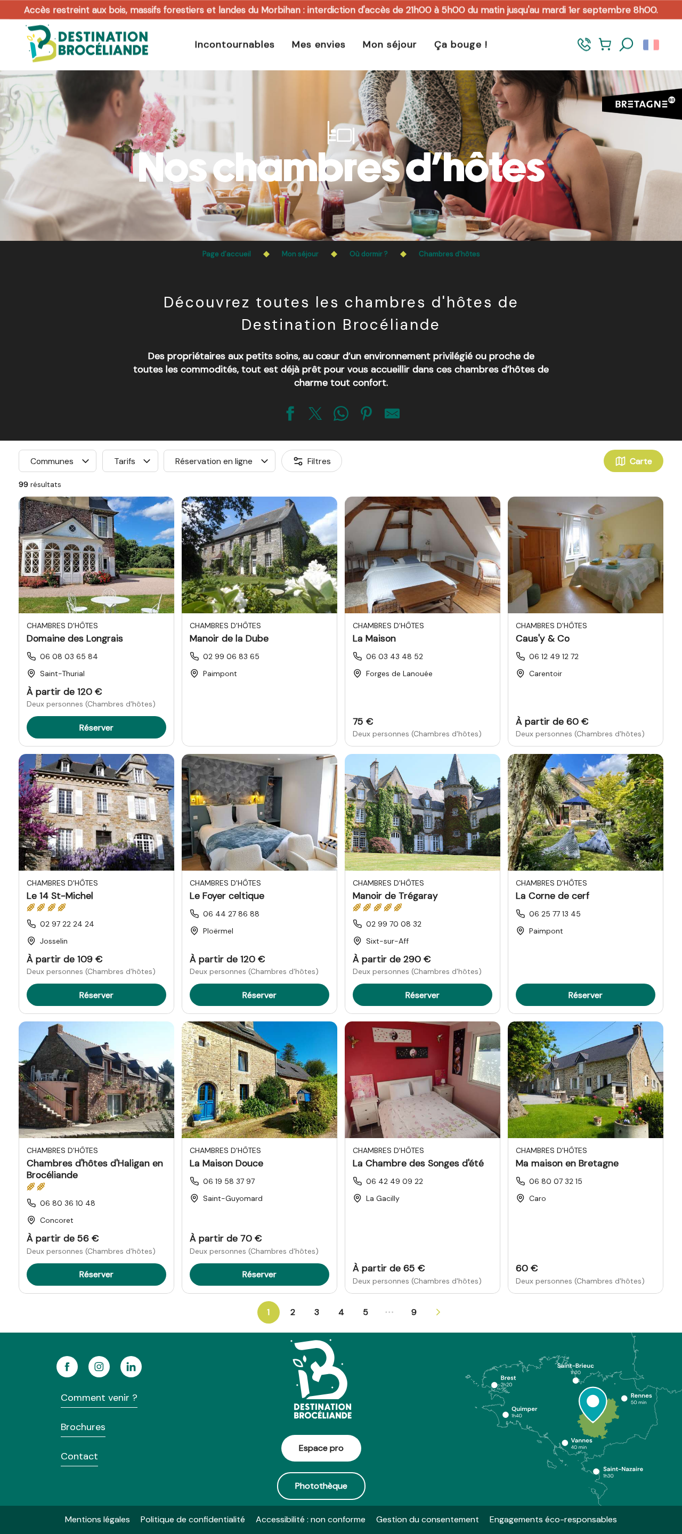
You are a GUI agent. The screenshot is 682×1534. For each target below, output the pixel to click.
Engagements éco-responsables (553, 1519)
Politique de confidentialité (193, 1519)
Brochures (83, 1427)
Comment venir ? (99, 1397)
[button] (626, 45)
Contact (79, 1456)
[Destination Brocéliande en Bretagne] (79, 44)
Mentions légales (97, 1519)
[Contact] (584, 49)
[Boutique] (605, 49)
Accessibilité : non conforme (311, 1519)
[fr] (652, 44)
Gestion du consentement (427, 1519)
